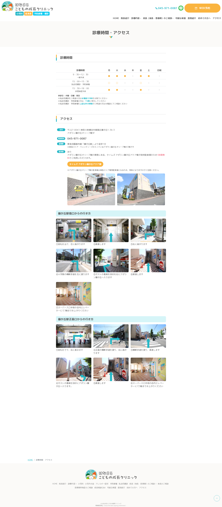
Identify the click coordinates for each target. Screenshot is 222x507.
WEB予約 (204, 8)
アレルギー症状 (102, 484)
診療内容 (135, 18)
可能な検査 (180, 18)
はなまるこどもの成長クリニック (111, 503)
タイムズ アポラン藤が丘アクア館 (85, 164)
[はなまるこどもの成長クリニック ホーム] (27, 5)
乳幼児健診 (123, 484)
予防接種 (113, 484)
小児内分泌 (89, 484)
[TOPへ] (217, 498)
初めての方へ (204, 18)
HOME (116, 18)
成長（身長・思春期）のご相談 (157, 18)
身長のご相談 (163, 484)
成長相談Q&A (99, 487)
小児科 (80, 484)
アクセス (217, 18)
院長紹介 (125, 18)
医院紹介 (192, 18)
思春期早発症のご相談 (84, 487)
